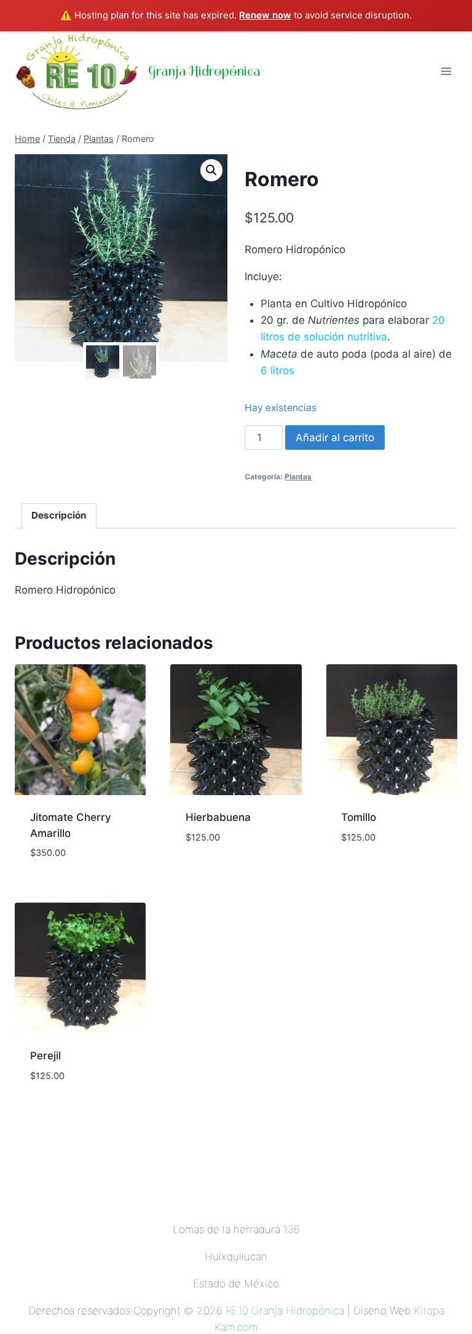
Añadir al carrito (335, 437)
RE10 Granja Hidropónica (285, 1311)
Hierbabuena (218, 817)
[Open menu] (446, 70)
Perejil (45, 1056)
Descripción (59, 515)
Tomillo (358, 817)
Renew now (265, 15)
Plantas (298, 476)
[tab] (59, 516)
